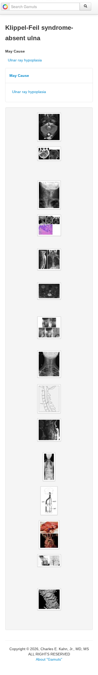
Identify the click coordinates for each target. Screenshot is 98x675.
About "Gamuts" (49, 659)
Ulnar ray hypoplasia (25, 60)
